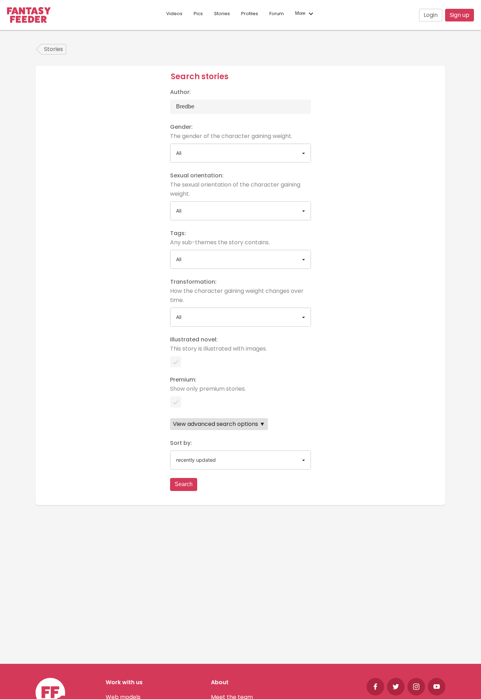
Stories (222, 13)
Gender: (231, 131)
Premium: (208, 384)
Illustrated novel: (218, 344)
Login (431, 15)
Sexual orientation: (235, 184)
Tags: (220, 237)
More (301, 13)
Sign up (459, 15)
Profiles (249, 13)
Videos (174, 13)
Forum (276, 13)
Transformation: (237, 291)
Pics (198, 13)
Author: (180, 92)
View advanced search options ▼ (219, 424)
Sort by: (181, 443)
